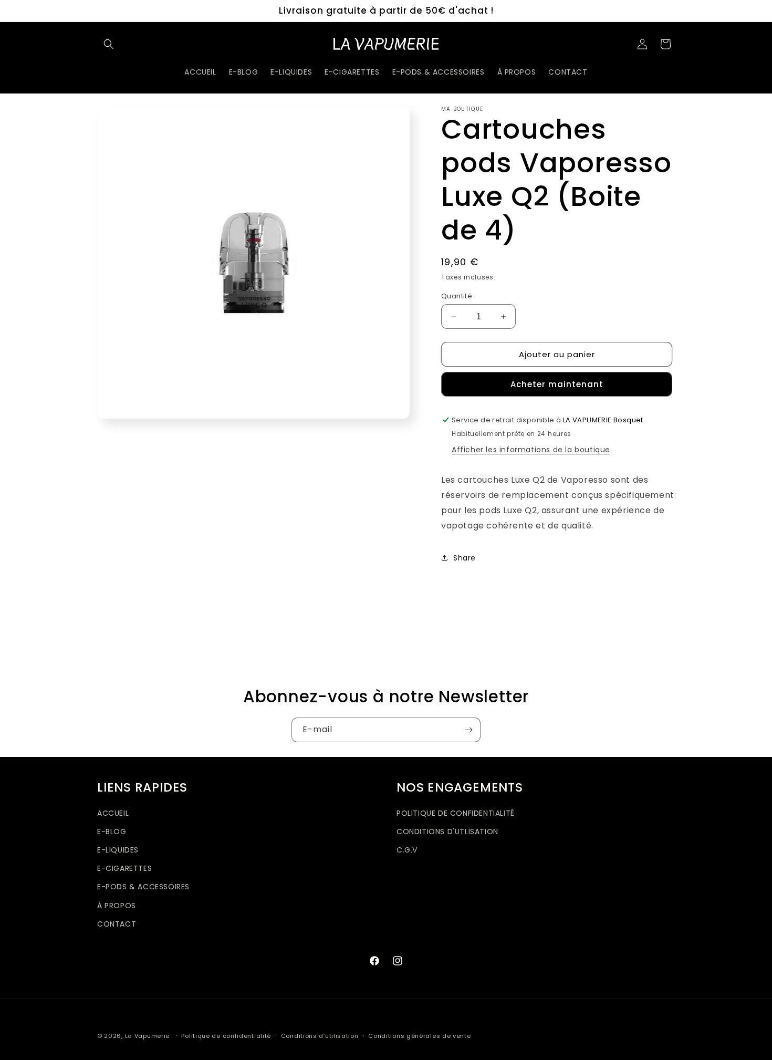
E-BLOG (112, 831)
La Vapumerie (147, 1036)
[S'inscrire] (468, 730)
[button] (108, 44)
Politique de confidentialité (226, 1036)
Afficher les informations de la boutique (531, 449)
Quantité (456, 296)
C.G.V (407, 850)
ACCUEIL (113, 813)
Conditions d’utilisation (320, 1036)
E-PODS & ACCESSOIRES (143, 886)
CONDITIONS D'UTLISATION (447, 831)
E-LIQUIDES (118, 850)
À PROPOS (116, 905)
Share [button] (464, 558)
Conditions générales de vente (419, 1036)
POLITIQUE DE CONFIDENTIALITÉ (456, 813)
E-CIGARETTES (124, 868)
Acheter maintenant (556, 384)
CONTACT (116, 924)
